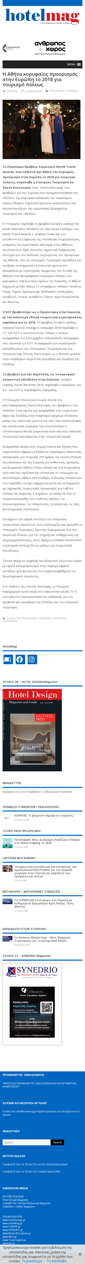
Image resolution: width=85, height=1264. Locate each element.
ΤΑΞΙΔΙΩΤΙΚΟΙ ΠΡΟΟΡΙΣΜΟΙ (22, 618)
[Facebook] (20, 659)
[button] (71, 64)
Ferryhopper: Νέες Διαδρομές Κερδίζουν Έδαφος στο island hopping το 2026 (47, 841)
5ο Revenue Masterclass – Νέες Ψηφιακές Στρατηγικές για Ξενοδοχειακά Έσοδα (42, 939)
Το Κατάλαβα (56, 1261)
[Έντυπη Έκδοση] (8, 659)
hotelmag (12, 91)
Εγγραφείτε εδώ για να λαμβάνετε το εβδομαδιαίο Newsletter (37, 791)
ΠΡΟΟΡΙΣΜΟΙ (56, 91)
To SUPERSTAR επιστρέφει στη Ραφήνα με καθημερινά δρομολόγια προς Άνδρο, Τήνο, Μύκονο (44, 903)
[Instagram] (32, 659)
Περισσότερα (32, 1261)
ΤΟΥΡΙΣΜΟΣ (72, 91)
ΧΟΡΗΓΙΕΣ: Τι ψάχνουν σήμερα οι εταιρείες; (43, 815)
